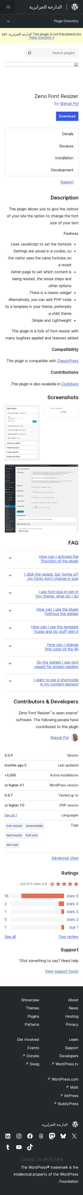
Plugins (33, 1016)
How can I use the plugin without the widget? (57, 611)
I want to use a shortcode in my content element (56, 682)
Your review (68, 936)
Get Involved (28, 1039)
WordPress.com (62, 1079)
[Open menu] (7, 7)
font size (32, 835)
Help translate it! (41, 37)
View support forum (61, 971)
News (73, 1008)
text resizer (14, 835)
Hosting (71, 1016)
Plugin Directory (66, 21)
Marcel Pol (69, 103)
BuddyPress (65, 1103)
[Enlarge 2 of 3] (33, 411)
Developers (68, 1056)
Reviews (66, 146)
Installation (64, 158)
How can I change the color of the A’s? (61, 647)
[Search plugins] (29, 53)
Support (67, 182)
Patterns (32, 1024)
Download (67, 116)
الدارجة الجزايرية (55, 1124)
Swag (32, 1064)
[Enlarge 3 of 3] (72, 470)
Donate (30, 1056)
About (73, 1000)
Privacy (72, 1024)
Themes (32, 1008)
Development (62, 170)
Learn (73, 1039)
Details (68, 134)
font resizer (14, 825)
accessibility (34, 825)
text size (12, 844)
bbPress (69, 1095)
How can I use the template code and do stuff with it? (54, 629)
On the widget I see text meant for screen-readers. (56, 664)
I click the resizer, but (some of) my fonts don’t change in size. (51, 576)
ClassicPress (67, 360)
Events (33, 1047)
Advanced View (65, 858)
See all (10, 936)
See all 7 (11, 815)
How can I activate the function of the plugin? (58, 559)
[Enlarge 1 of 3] (72, 411)
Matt (71, 1087)
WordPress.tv (64, 1064)
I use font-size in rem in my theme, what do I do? (56, 594)
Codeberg (70, 384)
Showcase (30, 1000)
